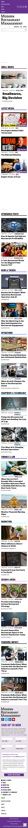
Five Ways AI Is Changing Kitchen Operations (12, 448)
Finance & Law (18, 476)
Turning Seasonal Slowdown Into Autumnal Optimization (13, 356)
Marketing (17, 541)
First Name (4, 741)
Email (3, 748)
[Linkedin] (23, 7)
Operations (18, 352)
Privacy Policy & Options (16, 735)
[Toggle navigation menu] (25, 825)
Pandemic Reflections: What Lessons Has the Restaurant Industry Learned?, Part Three (14, 667)
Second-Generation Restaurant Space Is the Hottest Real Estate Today (13, 632)
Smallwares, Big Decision (12, 96)
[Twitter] (20, 7)
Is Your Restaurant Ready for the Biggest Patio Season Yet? (12, 262)
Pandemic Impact (19, 662)
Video (17, 128)
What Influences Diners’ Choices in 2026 (12, 545)
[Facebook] (18, 7)
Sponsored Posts (19, 233)
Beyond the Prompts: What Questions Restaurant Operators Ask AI (13, 294)
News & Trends (18, 290)
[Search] (25, 29)
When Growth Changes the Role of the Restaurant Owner (13, 383)
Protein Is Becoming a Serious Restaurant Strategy (11, 604)
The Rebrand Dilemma (11, 155)
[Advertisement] (14, 48)
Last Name (18, 741)
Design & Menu (19, 90)
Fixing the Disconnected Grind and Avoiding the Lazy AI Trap (13, 419)
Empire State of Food (10, 177)
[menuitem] (2, 1)
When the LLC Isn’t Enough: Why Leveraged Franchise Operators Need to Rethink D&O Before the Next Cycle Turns (13, 483)
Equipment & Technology (17, 413)
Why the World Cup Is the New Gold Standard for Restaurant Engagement (12, 323)
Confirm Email (19, 748)
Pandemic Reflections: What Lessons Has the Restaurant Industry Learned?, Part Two (14, 697)
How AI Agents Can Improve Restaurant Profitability (13, 237)
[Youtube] (26, 7)
